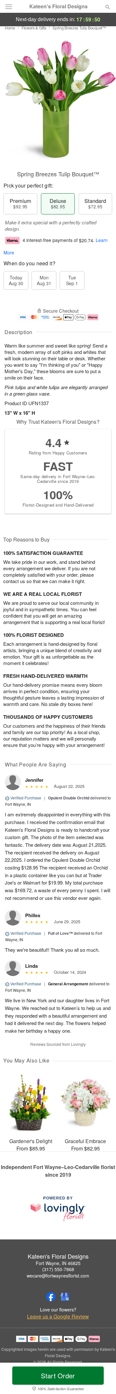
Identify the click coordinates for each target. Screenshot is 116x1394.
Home (10, 27)
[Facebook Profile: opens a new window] (50, 1296)
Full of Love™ (60, 933)
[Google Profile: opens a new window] (65, 1296)
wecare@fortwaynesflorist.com (58, 1275)
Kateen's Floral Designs (58, 6)
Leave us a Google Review (58, 1316)
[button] (102, 1380)
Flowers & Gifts (34, 27)
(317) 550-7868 (58, 1269)
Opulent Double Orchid (68, 798)
